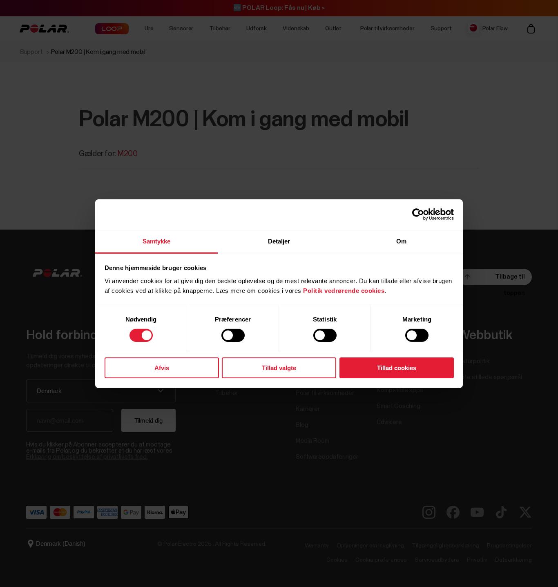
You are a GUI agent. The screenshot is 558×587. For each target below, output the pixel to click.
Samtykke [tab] (157, 240)
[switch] (233, 335)
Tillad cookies (396, 367)
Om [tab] (401, 240)
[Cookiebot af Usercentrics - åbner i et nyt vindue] (418, 214)
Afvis (161, 367)
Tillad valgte (279, 367)
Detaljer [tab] (279, 240)
